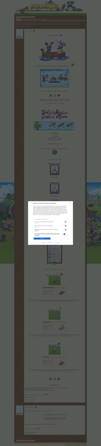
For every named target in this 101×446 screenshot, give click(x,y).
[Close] (71, 203)
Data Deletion (43, 242)
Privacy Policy (57, 242)
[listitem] (50, 219)
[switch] (65, 222)
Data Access (50, 242)
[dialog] (50, 223)
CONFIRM (42, 238)
